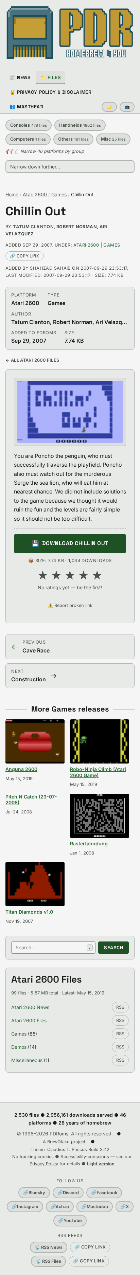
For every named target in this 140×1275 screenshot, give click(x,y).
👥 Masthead (26, 107)
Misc (113, 139)
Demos (19, 1047)
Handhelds (80, 125)
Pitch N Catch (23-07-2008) (31, 800)
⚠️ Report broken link (70, 605)
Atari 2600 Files (29, 1020)
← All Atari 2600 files (32, 360)
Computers (28, 139)
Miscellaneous (26, 1060)
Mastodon (94, 1206)
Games (59, 194)
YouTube (70, 1220)
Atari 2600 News (30, 1007)
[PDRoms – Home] (70, 32)
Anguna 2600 (21, 769)
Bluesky (34, 1192)
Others (73, 139)
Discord (68, 1192)
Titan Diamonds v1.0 (29, 912)
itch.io (60, 1206)
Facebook (104, 1192)
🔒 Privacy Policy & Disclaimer (50, 92)
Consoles (28, 125)
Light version (101, 1163)
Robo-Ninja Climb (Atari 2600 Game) (98, 772)
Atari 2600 (35, 194)
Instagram (25, 1206)
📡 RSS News (49, 1247)
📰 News (20, 77)
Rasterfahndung (89, 843)
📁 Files (50, 77)
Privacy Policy (44, 1163)
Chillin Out (35, 211)
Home (11, 194)
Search (113, 948)
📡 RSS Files (48, 1261)
